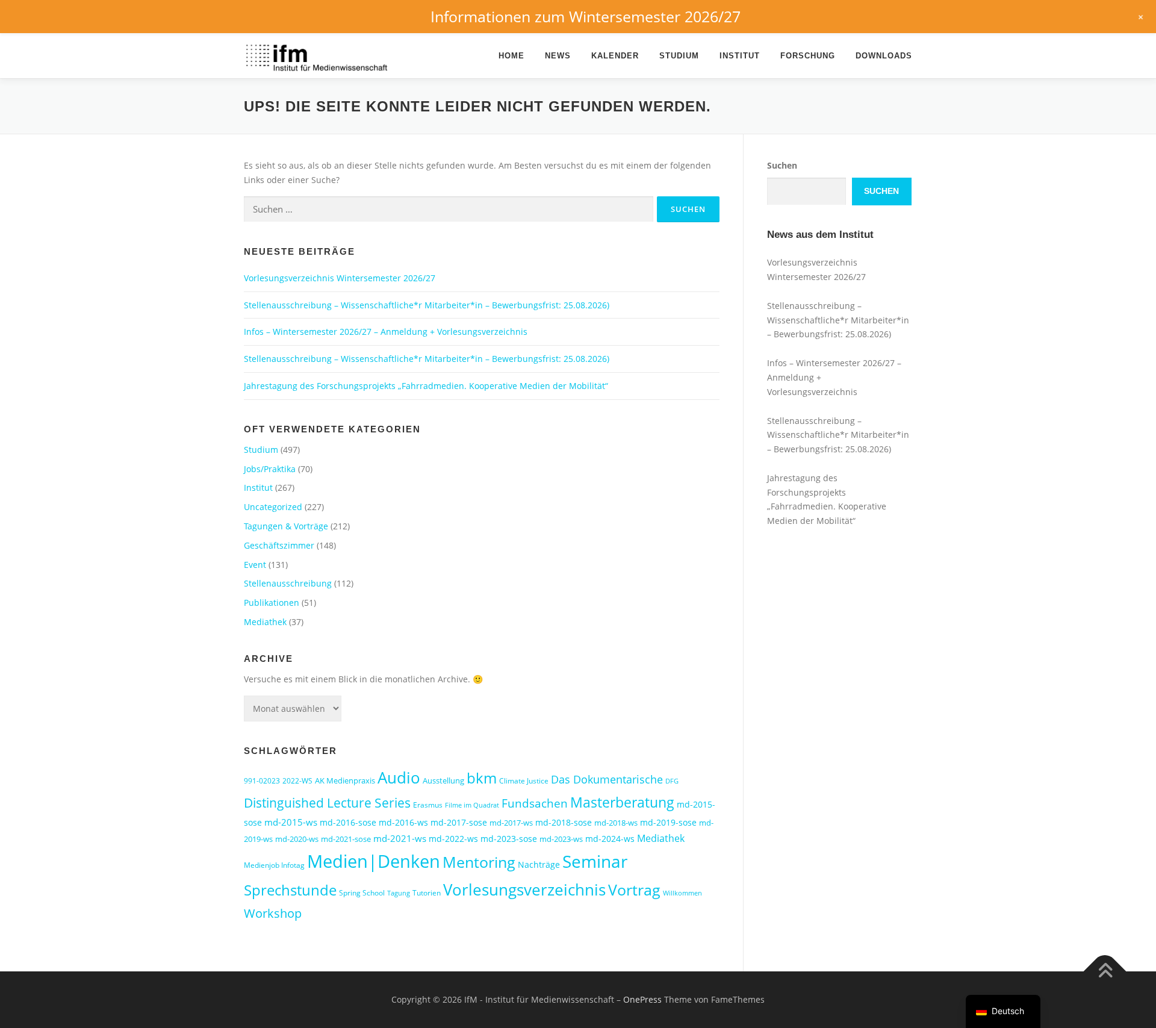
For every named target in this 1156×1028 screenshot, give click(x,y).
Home (511, 55)
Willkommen (682, 893)
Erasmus (428, 805)
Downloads (884, 55)
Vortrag (634, 890)
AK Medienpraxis (345, 780)
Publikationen (271, 602)
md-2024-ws (610, 838)
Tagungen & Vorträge (286, 526)
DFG (672, 781)
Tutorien (426, 893)
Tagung (398, 893)
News (558, 55)
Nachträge (539, 864)
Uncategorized (273, 506)
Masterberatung (622, 802)
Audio (399, 777)
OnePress (642, 999)
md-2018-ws (616, 822)
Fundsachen (535, 803)
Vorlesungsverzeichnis (524, 889)
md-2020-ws (297, 838)
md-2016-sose (348, 822)
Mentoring (479, 862)
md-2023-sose (508, 838)
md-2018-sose (563, 822)
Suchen (782, 165)
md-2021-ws (399, 838)
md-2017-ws (511, 822)
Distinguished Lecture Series (327, 802)
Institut (739, 55)
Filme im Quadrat (472, 805)
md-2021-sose (346, 838)
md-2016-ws (403, 822)
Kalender (615, 55)
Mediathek (265, 622)
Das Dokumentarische (607, 779)
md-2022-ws (453, 838)
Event (255, 564)
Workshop (273, 913)
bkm (482, 778)
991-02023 (262, 781)
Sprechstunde (290, 890)
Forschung (807, 55)
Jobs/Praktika (270, 469)
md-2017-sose (458, 822)
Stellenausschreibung (288, 583)
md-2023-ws (561, 838)
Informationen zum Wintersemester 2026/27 (585, 16)
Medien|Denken (373, 861)
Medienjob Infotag (274, 865)
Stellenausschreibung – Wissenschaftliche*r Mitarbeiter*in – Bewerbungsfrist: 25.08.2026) (426, 305)
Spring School (362, 893)
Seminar (594, 861)
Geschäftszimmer (279, 545)
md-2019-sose (668, 822)
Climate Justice (523, 781)
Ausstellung (443, 780)
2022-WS (297, 781)
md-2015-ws (290, 822)
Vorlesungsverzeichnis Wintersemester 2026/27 (339, 278)
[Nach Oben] (1105, 971)
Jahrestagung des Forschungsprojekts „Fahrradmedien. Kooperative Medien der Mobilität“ (426, 385)
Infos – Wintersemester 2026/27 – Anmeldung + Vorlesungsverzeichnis (385, 331)
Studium (679, 55)
